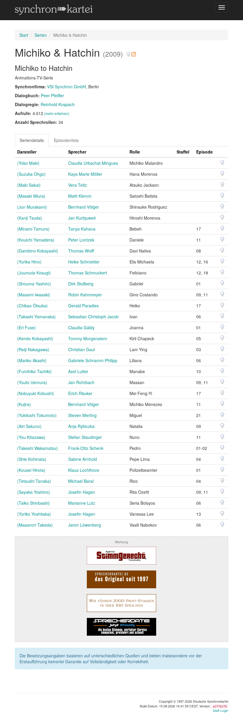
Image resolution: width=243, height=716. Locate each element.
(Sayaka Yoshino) (33, 492)
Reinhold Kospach (58, 104)
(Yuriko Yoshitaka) (34, 514)
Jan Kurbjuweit (82, 218)
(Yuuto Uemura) (32, 382)
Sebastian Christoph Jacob (93, 316)
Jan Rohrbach (81, 382)
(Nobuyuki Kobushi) (35, 393)
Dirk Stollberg (80, 284)
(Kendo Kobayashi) (35, 338)
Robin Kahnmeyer (85, 295)
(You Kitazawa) (31, 437)
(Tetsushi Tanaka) (34, 481)
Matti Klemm (80, 196)
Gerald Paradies (83, 306)
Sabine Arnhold (82, 459)
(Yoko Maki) (28, 163)
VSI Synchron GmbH (66, 87)
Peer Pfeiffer (52, 95)
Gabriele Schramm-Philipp (92, 360)
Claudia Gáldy (81, 327)
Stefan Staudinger (85, 437)
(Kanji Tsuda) (29, 218)
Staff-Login (220, 710)
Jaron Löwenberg (84, 525)
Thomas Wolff (81, 251)
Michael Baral (81, 481)
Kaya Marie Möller (85, 174)
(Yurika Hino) (29, 262)
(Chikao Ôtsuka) (32, 306)
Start (23, 35)
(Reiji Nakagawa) (33, 349)
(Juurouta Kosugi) (34, 273)
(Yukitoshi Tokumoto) (37, 415)
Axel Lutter (78, 371)
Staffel (183, 152)
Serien (41, 35)
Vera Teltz (77, 185)
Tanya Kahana (81, 229)
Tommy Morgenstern (87, 338)
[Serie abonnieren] (133, 52)
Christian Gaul (81, 349)
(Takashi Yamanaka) (36, 316)
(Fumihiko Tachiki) (34, 371)
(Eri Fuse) (26, 327)
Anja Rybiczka (81, 426)
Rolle (135, 152)
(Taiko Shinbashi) (33, 503)
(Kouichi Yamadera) (35, 240)
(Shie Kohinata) (31, 459)
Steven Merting (82, 415)
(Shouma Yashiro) (34, 284)
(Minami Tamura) (33, 229)
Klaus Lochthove (83, 470)
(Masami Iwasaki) (33, 295)
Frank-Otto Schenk (85, 448)
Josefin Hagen (81, 492)
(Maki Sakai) (29, 185)
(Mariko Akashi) (32, 360)
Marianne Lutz (81, 503)
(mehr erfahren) (56, 113)
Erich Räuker (80, 393)
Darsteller (26, 152)
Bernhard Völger (83, 207)
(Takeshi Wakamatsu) (37, 448)
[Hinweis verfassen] (128, 52)
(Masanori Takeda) (35, 525)
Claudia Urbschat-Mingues (93, 163)
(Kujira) (24, 404)
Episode (204, 152)
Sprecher (77, 152)
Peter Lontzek (81, 240)
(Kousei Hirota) (31, 470)
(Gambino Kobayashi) (37, 251)
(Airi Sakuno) (29, 426)
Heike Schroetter (84, 262)
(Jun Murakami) (32, 207)
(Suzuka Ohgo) (31, 174)
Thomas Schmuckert (87, 273)
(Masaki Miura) (31, 196)
